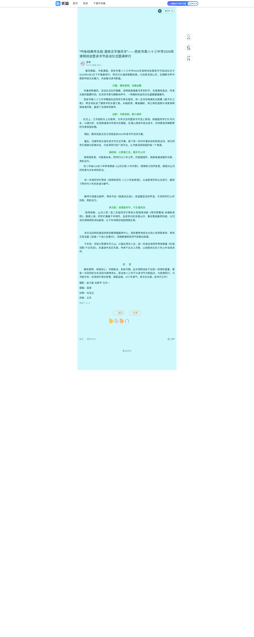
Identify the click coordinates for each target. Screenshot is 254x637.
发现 (85, 3)
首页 (75, 3)
